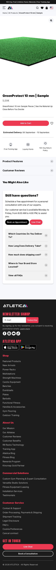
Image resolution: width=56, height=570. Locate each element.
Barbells (7, 398)
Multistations (9, 373)
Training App (9, 449)
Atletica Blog (9, 453)
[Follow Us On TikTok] (18, 333)
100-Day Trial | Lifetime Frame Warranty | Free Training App (28, 2)
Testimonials (9, 495)
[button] (42, 8)
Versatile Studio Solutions (15, 482)
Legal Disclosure (11, 520)
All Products (13, 13)
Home (5, 13)
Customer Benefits (12, 440)
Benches (7, 386)
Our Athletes (9, 432)
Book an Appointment (17, 222)
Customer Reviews (12, 436)
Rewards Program (11, 461)
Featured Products (12, 361)
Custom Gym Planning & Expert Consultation (24, 478)
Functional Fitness (11, 402)
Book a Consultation (28, 554)
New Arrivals (9, 365)
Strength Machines (12, 377)
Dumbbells (8, 390)
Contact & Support (12, 508)
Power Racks (9, 369)
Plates (6, 394)
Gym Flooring (9, 411)
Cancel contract (10, 533)
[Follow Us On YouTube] (14, 333)
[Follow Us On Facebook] (5, 333)
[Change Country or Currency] (51, 8)
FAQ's (5, 525)
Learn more (25, 329)
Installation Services (12, 491)
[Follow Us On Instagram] (9, 333)
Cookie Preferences (12, 529)
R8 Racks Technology (13, 444)
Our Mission (8, 428)
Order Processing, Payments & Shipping (22, 512)
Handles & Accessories (14, 406)
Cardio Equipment (12, 382)
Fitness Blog (9, 457)
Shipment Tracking (12, 516)
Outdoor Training (11, 415)
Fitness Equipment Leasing (16, 487)
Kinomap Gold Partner (13, 465)
